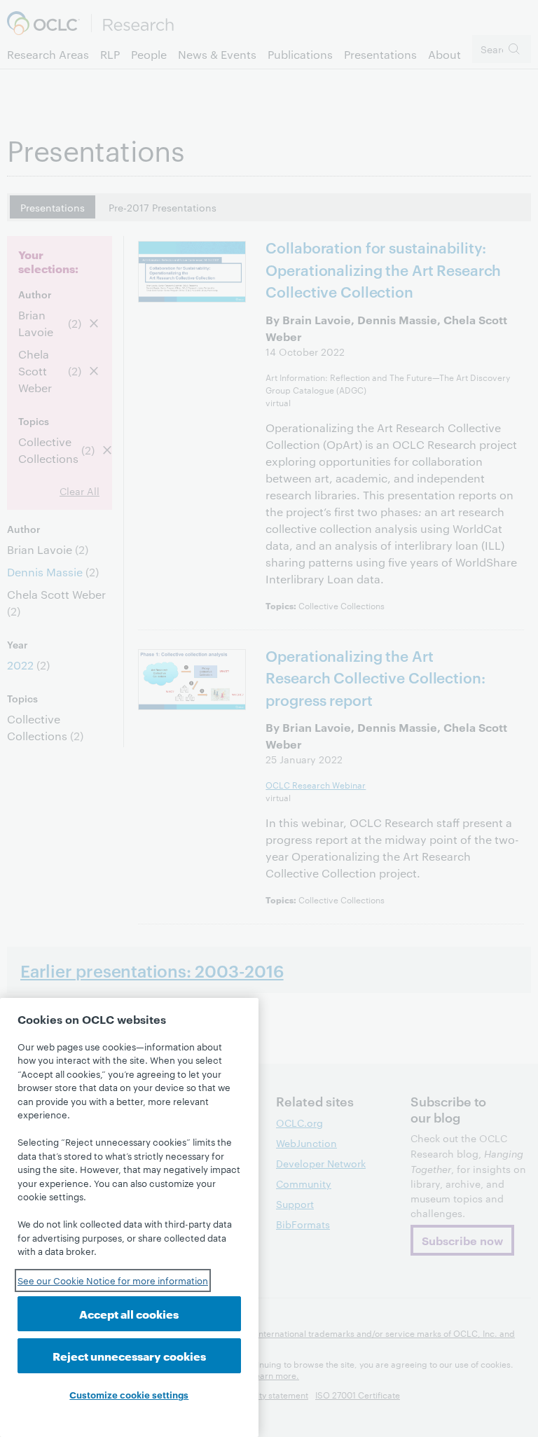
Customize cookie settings (128, 1394)
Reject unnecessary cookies (129, 1355)
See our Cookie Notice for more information (113, 1280)
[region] (129, 1217)
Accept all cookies (129, 1313)
